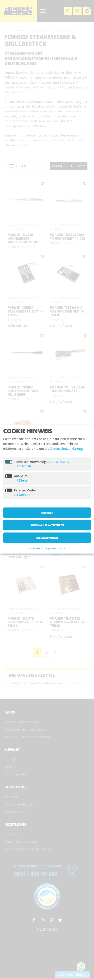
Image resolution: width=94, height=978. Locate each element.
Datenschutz (36, 548)
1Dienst (21, 480)
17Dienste (23, 466)
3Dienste (22, 495)
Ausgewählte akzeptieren (47, 525)
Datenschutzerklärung (66, 449)
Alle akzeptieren (47, 537)
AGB (62, 548)
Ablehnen (47, 512)
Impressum (51, 548)
